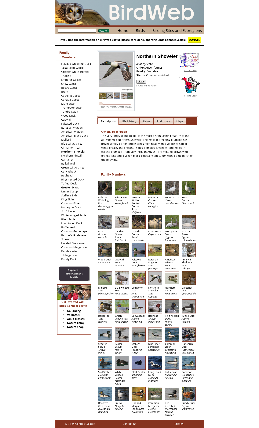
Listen (141, 81)
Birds (140, 30)
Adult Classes (76, 319)
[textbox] (77, 30)
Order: (140, 67)
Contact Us (129, 424)
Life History (129, 121)
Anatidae (152, 71)
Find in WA (163, 121)
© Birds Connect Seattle (80, 424)
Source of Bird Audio (146, 85)
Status (146, 121)
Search (103, 30)
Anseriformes (153, 67)
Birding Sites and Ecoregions (177, 30)
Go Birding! (74, 311)
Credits (179, 424)
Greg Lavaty (128, 89)
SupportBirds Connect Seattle (74, 273)
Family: (141, 71)
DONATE (194, 40)
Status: (141, 75)
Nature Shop (75, 327)
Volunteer (73, 315)
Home (122, 30)
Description (108, 121)
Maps (179, 121)
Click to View (190, 70)
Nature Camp (76, 323)
